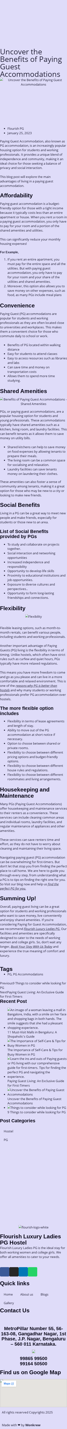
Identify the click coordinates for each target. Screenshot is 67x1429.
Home (8, 1294)
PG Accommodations (28, 974)
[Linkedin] (23, 1271)
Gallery (9, 1303)
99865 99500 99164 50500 (33, 1361)
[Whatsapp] (32, 1271)
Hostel (8, 1131)
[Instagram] (14, 1271)
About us (26, 1294)
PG (9, 974)
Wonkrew (33, 1425)
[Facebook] (4, 1271)
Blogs (44, 1294)
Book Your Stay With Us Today (31, 946)
